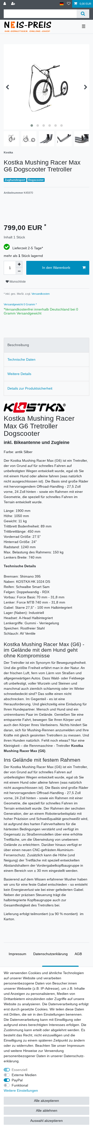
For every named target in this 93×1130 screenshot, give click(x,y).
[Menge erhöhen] (19, 264)
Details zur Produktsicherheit (29, 388)
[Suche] (83, 13)
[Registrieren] (13, 4)
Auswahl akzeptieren (46, 1121)
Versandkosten (40, 293)
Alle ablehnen (46, 1110)
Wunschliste (17, 281)
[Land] (61, 4)
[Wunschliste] (68, 4)
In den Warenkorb (56, 268)
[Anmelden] (5, 4)
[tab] (46, 345)
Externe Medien (24, 1075)
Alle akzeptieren (46, 1101)
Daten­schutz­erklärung (50, 954)
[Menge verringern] (19, 271)
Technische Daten (21, 359)
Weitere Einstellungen (21, 1090)
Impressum (17, 954)
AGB (78, 954)
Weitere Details (19, 374)
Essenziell (19, 1070)
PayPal (17, 1080)
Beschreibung (18, 345)
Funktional (20, 1085)
